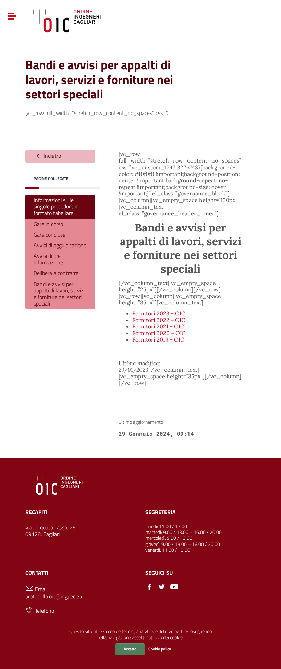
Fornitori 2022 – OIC (158, 319)
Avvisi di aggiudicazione (60, 245)
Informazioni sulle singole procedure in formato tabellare (56, 206)
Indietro (51, 156)
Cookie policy (159, 649)
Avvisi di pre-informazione (48, 259)
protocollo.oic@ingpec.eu (53, 596)
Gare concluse (49, 234)
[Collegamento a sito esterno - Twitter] (162, 586)
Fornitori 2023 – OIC (158, 313)
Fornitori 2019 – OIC (158, 339)
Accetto (130, 649)
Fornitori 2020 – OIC (158, 333)
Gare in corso (48, 224)
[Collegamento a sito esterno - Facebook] (149, 586)
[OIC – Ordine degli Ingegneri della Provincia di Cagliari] (67, 20)
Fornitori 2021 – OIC (158, 326)
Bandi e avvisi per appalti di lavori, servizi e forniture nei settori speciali (59, 294)
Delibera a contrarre (56, 273)
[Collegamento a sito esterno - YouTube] (174, 586)
